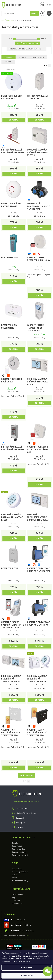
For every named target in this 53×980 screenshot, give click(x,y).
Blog (13, 897)
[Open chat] (48, 973)
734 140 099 (22, 808)
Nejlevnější (8, 57)
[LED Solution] (11, 5)
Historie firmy (17, 868)
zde (28, 961)
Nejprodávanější (38, 57)
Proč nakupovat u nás (20, 871)
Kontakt (15, 843)
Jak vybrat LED (17, 903)
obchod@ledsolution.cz (26, 813)
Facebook (20, 817)
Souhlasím (27, 975)
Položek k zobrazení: (27, 43)
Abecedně (8, 62)
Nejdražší (22, 57)
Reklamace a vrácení (20, 855)
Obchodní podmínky (19, 852)
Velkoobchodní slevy (20, 880)
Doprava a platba (18, 849)
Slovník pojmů (17, 894)
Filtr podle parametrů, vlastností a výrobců (25, 49)
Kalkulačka (16, 900)
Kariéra (14, 874)
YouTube (19, 827)
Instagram (20, 822)
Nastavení (26, 967)
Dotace (14, 877)
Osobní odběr (17, 846)
